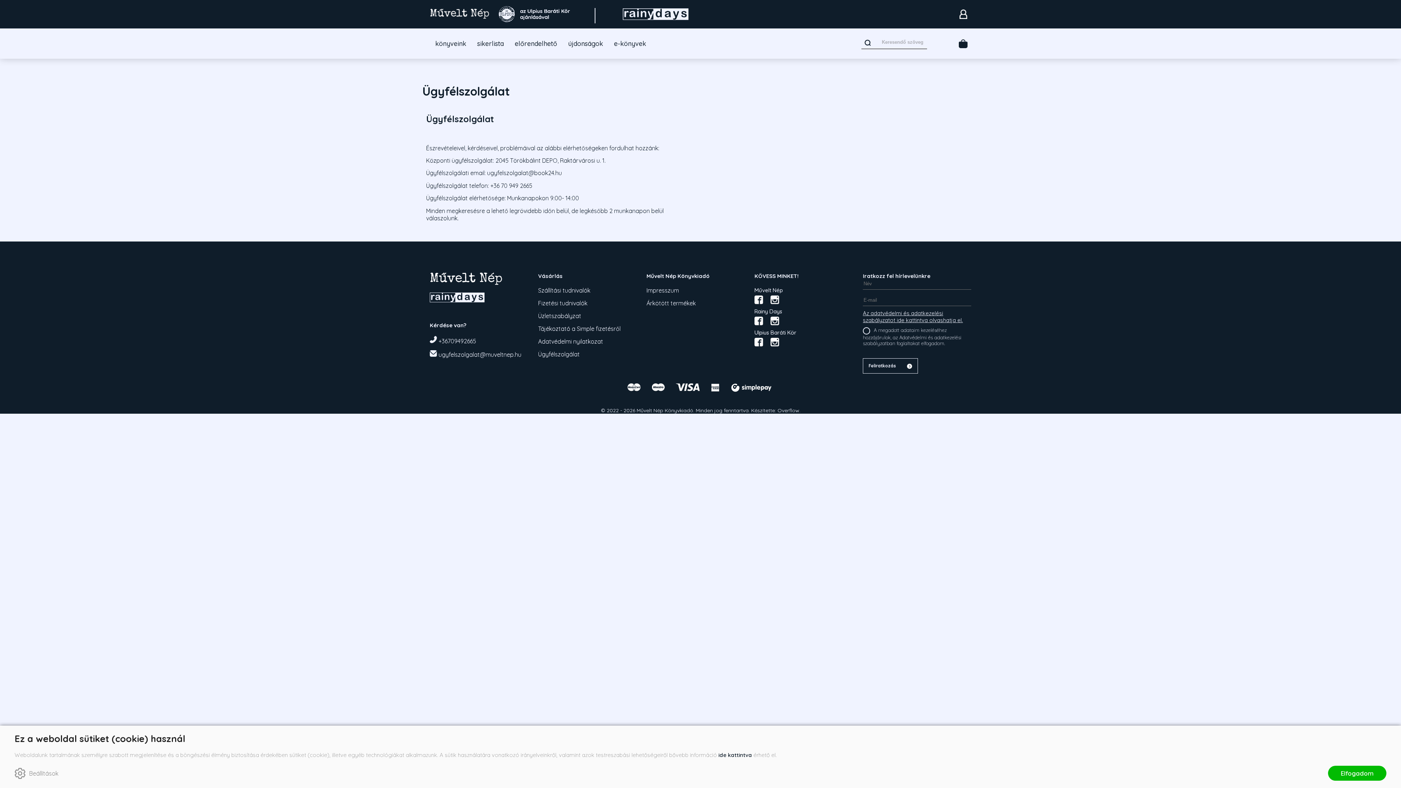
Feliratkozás (882, 365)
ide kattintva (735, 755)
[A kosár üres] (963, 44)
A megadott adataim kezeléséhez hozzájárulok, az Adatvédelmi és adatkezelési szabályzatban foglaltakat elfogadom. (912, 336)
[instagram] (775, 300)
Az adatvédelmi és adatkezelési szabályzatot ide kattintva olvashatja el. (913, 317)
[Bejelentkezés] (963, 14)
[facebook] (758, 300)
